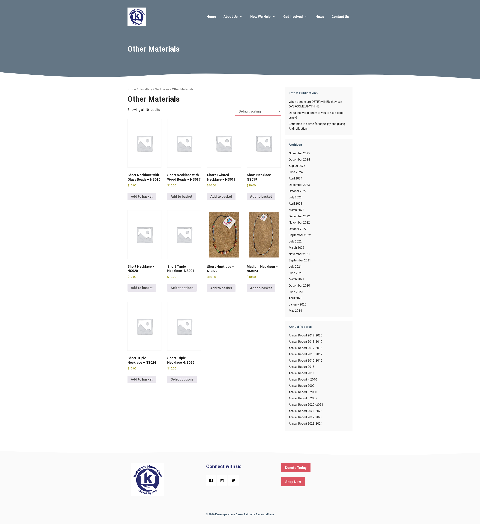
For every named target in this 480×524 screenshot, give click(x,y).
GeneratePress (265, 514)
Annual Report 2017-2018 (305, 348)
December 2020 (299, 285)
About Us (231, 17)
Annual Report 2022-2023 (305, 417)
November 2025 (299, 153)
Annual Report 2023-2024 (305, 423)
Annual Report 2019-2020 (305, 335)
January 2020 (297, 304)
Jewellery (145, 89)
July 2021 (295, 266)
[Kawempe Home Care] (137, 16)
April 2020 (295, 298)
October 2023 (298, 191)
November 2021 (299, 254)
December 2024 (299, 159)
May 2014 (295, 310)
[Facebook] (212, 480)
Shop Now (293, 482)
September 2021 (300, 260)
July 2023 (295, 197)
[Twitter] (234, 480)
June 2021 (296, 273)
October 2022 (298, 229)
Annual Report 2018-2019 (305, 341)
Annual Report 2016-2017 (305, 354)
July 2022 (295, 241)
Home (211, 17)
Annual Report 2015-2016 (305, 360)
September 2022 (300, 235)
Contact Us (340, 17)
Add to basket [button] (142, 196)
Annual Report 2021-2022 (305, 411)
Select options (182, 288)
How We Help (260, 17)
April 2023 (295, 203)
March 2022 (296, 247)
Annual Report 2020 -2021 (306, 404)
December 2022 (299, 216)
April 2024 (295, 178)
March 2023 (296, 210)
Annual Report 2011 (301, 373)
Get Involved (293, 17)
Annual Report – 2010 (303, 379)
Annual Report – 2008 (303, 392)
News (320, 17)
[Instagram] (223, 480)
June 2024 (296, 172)
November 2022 (299, 222)
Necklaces (162, 89)
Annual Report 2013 (301, 367)
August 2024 (297, 166)
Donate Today (296, 468)
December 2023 (299, 185)
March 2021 (296, 279)
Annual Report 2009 (301, 385)
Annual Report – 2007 (303, 398)
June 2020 (296, 292)
